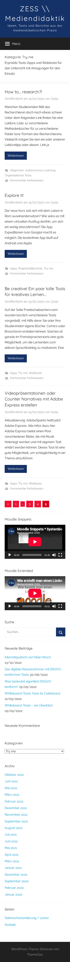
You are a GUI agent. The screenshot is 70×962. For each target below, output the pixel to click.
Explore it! (14, 195)
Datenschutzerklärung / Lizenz (27, 918)
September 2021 (16, 821)
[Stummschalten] (54, 555)
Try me (48, 268)
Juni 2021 (11, 841)
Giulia (54, 98)
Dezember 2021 (16, 808)
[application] (35, 542)
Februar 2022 (14, 801)
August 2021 (13, 828)
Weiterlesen (16, 155)
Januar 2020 (13, 894)
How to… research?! (23, 91)
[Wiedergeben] (10, 555)
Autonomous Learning (40, 170)
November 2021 (16, 814)
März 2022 (12, 795)
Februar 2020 (14, 888)
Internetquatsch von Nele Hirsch (28, 657)
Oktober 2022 (14, 775)
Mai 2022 (11, 788)
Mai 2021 (11, 848)
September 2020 (17, 881)
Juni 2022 (11, 781)
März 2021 (12, 861)
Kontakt (10, 925)
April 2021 (11, 855)
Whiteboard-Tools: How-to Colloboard (32, 693)
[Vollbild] (60, 555)
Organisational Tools (18, 175)
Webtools (35, 373)
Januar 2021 (13, 868)
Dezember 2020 (16, 874)
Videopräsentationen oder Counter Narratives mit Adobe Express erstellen (34, 399)
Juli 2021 (11, 834)
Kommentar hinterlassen (26, 180)
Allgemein (17, 170)
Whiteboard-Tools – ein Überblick (29, 705)
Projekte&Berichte (30, 268)
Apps (13, 268)
